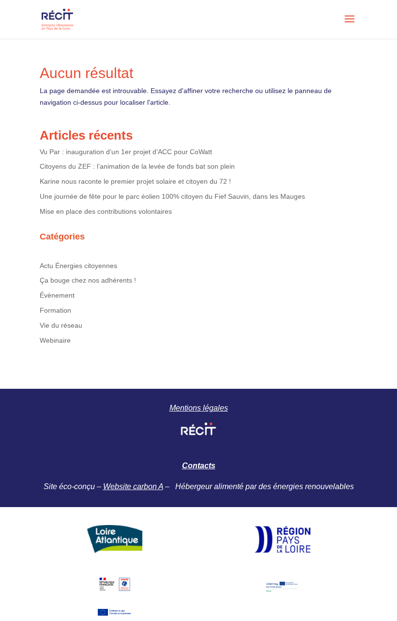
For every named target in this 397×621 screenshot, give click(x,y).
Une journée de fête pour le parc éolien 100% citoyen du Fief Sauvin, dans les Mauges (172, 196)
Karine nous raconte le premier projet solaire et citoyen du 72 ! (135, 181)
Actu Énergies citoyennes (78, 266)
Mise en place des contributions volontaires (106, 211)
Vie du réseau (61, 325)
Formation (55, 310)
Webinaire (55, 340)
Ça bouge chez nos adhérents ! (88, 280)
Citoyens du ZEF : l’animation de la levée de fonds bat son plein (137, 166)
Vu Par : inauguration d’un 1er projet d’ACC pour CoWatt (126, 152)
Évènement (57, 295)
